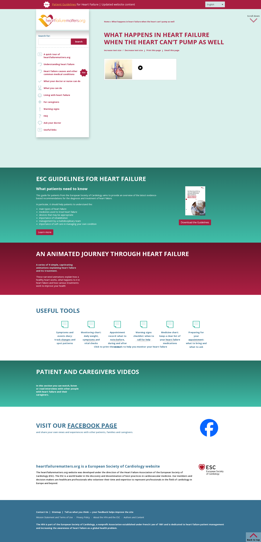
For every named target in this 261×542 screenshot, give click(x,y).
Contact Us (42, 512)
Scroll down (253, 15)
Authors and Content (134, 517)
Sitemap (56, 512)
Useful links (50, 129)
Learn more (44, 232)
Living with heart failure (57, 95)
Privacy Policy (83, 517)
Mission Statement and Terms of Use (54, 517)
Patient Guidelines (64, 4)
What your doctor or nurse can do (62, 81)
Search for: (44, 35)
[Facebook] (209, 428)
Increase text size (113, 50)
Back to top (253, 539)
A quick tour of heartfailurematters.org (57, 56)
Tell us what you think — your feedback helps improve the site (98, 512)
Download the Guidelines (195, 222)
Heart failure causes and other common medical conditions (64, 73)
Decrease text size (134, 50)
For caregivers (51, 102)
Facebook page (92, 425)
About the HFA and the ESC (106, 517)
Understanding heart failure (59, 64)
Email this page (171, 50)
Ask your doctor (52, 122)
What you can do (53, 88)
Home (107, 21)
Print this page (154, 50)
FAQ (46, 115)
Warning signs (51, 108)
